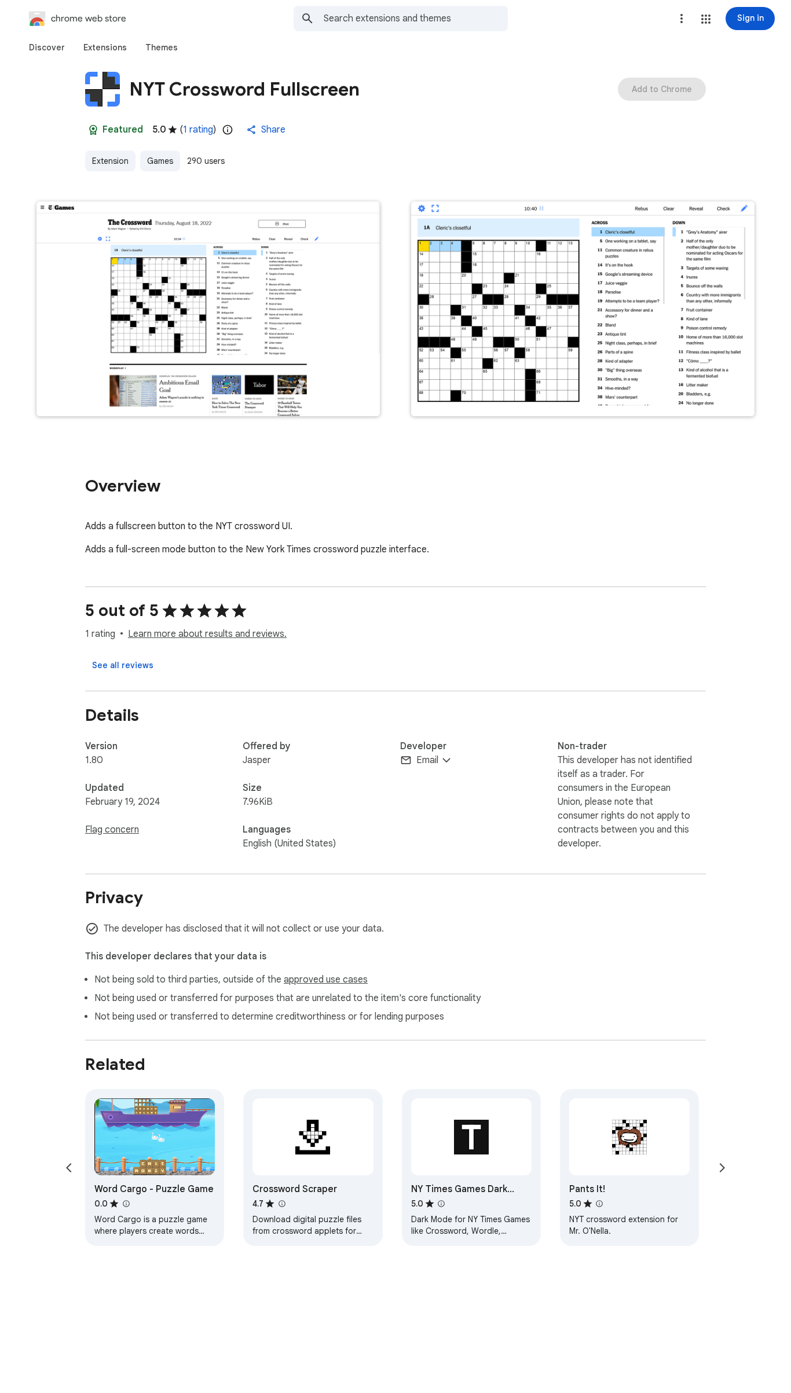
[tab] (47, 47)
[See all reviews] (122, 665)
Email (427, 760)
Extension (110, 161)
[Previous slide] (68, 1167)
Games (160, 161)
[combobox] (416, 18)
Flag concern (112, 829)
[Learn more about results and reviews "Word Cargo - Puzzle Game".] (126, 1204)
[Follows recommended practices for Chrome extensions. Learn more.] (93, 130)
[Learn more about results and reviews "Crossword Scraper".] (281, 1204)
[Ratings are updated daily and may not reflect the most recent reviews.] (227, 129)
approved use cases (326, 979)
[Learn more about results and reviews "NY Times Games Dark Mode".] (441, 1204)
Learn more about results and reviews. (207, 634)
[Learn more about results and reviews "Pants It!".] (599, 1204)
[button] (705, 19)
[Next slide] (722, 1167)
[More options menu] (681, 18)
